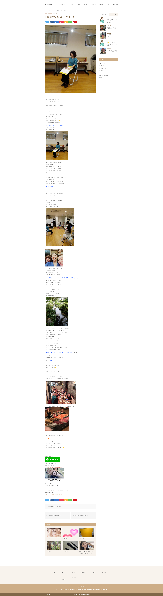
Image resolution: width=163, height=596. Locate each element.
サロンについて (53, 572)
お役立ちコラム (102, 63)
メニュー (72, 4)
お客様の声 (86, 4)
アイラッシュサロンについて (61, 4)
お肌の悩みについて (103, 68)
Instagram (48, 594)
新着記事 (104, 14)
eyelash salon (48, 4)
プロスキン (64, 579)
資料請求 (101, 4)
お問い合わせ (115, 4)
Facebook (46, 594)
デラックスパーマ (65, 574)
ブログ (79, 4)
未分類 (48, 13)
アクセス (94, 4)
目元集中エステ (64, 575)
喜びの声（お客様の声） (104, 75)
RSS (49, 594)
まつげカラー (64, 577)
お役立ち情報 (101, 65)
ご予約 (108, 4)
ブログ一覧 (73, 572)
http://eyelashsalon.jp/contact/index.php (53, 494)
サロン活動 (101, 70)
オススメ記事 (113, 14)
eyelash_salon (52, 506)
